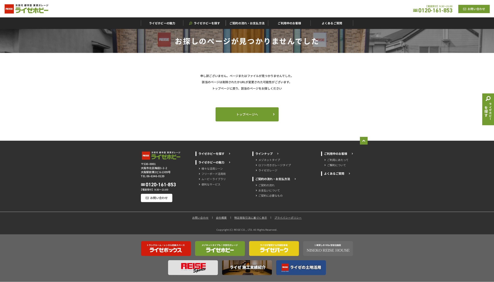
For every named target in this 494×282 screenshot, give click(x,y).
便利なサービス (210, 184)
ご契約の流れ (267, 185)
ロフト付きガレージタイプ (274, 165)
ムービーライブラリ (213, 179)
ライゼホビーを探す (211, 154)
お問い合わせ (200, 217)
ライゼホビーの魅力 (211, 162)
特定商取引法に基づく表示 (250, 217)
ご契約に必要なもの (270, 195)
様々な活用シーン (212, 168)
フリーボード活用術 (213, 174)
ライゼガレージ (267, 170)
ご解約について (336, 165)
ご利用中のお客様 (335, 154)
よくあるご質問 (334, 173)
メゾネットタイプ (269, 160)
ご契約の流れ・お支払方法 (272, 179)
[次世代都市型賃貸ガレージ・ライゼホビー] (26, 9)
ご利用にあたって (338, 160)
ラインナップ (264, 154)
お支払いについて (269, 190)
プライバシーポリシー (288, 217)
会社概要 (221, 217)
